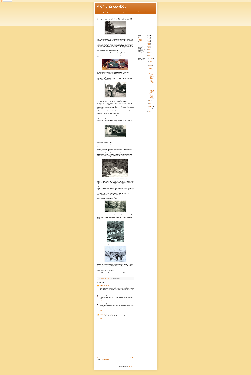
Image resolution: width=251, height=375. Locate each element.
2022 (149, 43)
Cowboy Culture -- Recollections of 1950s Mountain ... (151, 70)
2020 (149, 46)
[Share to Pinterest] (118, 278)
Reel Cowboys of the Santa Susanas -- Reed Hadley (151, 86)
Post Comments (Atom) (106, 359)
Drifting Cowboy (103, 295)
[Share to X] (116, 278)
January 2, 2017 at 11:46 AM (109, 285)
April (150, 103)
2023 (149, 41)
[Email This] (114, 278)
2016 (149, 52)
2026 (149, 37)
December (151, 58)
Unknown (101, 285)
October (150, 61)
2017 (149, 50)
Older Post (132, 357)
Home (116, 357)
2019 (149, 47)
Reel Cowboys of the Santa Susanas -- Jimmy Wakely (151, 76)
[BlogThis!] (115, 278)
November (151, 59)
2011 (149, 111)
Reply (101, 292)
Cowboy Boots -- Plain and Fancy (151, 91)
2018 (149, 49)
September (151, 62)
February (151, 106)
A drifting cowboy (111, 6)
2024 (149, 40)
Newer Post (99, 357)
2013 (149, 57)
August (150, 65)
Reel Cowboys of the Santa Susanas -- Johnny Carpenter (151, 96)
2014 (149, 55)
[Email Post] (112, 278)
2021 (149, 44)
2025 (149, 38)
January (150, 108)
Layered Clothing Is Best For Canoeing (151, 81)
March (150, 105)
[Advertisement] (115, 347)
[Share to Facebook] (117, 278)
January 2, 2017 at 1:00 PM (108, 314)
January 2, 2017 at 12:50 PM (113, 295)
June (150, 100)
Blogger (130, 366)
